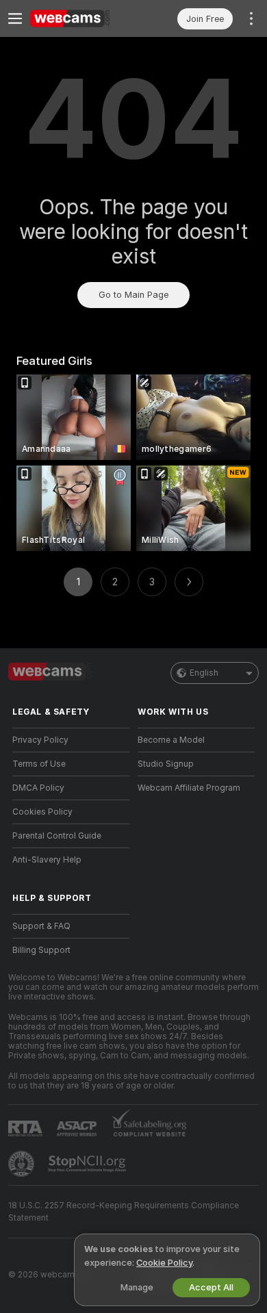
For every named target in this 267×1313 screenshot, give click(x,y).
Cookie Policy (164, 1263)
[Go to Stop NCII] (88, 1164)
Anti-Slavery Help (46, 860)
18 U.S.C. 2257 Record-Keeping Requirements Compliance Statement (123, 1212)
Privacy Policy (40, 740)
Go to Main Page (133, 295)
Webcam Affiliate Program (189, 788)
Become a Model (171, 740)
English (204, 673)
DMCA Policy (38, 788)
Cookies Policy (42, 812)
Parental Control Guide (56, 836)
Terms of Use (39, 764)
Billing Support (41, 950)
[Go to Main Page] (82, 18)
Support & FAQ (41, 926)
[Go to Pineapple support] (22, 1164)
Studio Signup (166, 764)
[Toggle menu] (15, 18)
